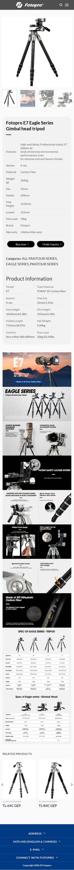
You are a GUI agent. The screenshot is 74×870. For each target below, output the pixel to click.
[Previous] (7, 52)
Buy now (21, 244)
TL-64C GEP (12, 806)
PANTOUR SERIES (44, 264)
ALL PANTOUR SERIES (39, 258)
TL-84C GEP (48, 806)
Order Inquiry (51, 244)
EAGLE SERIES (17, 264)
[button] (61, 5)
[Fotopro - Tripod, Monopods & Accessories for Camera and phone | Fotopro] (30, 5)
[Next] (67, 52)
